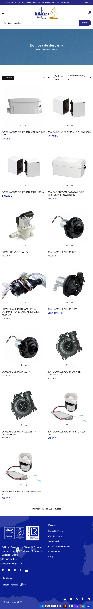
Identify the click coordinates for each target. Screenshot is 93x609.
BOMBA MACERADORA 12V (61, 252)
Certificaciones (55, 536)
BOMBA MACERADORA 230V (62, 309)
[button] (21, 125)
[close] (90, 2)
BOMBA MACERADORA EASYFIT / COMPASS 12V (64, 373)
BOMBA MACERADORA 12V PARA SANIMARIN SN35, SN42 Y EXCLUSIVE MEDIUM (21, 312)
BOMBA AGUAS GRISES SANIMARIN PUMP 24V (23, 133)
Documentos (54, 551)
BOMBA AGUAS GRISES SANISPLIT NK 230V (69, 132)
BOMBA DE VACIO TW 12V (15, 252)
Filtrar (9, 77)
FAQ (50, 556)
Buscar (85, 23)
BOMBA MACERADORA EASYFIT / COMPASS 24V (19, 433)
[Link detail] (4, 570)
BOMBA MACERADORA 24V (16, 371)
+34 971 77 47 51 (10, 559)
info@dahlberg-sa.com (12, 563)
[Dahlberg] (46, 13)
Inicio (38, 50)
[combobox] (46, 23)
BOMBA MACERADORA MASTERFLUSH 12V (67, 433)
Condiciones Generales (59, 546)
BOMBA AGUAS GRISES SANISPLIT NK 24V (23, 192)
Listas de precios (56, 531)
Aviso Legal (53, 541)
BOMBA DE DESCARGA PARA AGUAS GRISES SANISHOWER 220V (65, 193)
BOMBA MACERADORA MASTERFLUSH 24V (22, 493)
